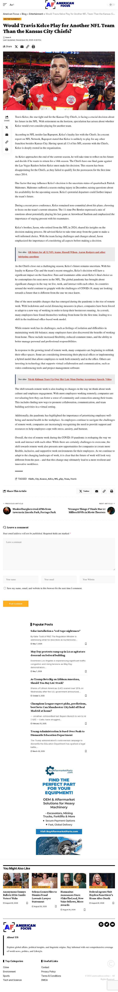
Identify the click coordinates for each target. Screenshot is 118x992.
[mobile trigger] (5, 4)
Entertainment (12, 19)
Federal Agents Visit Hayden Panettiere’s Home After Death (101, 895)
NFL (56, 479)
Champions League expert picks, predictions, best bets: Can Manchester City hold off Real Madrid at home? (58, 707)
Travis (74, 479)
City (37, 479)
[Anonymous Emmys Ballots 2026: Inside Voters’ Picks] (16, 880)
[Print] (33, 46)
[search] (104, 4)
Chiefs (31, 479)
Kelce (50, 479)
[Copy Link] (27, 46)
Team (66, 479)
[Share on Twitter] (16, 46)
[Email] (22, 46)
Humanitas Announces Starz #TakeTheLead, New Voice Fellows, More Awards (72, 898)
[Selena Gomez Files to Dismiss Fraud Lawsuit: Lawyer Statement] (44, 880)
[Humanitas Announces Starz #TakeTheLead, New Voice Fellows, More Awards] (73, 880)
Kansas (43, 479)
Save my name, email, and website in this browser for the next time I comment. (44, 588)
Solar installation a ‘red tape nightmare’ (55, 630)
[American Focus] (59, 4)
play (61, 479)
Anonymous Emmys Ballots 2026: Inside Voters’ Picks (14, 895)
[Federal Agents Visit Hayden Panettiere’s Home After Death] (102, 880)
